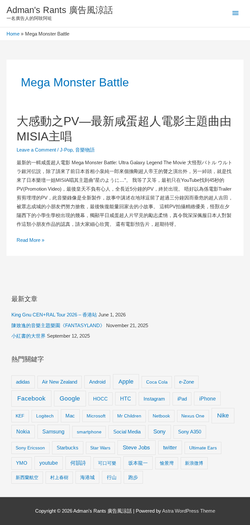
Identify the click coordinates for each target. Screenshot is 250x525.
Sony (159, 432)
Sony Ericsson (30, 447)
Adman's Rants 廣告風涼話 (60, 10)
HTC (125, 398)
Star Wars (100, 447)
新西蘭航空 (27, 477)
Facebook (31, 398)
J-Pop (66, 150)
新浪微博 (194, 463)
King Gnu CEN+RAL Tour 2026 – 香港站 (54, 314)
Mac (70, 415)
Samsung (53, 431)
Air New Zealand (59, 382)
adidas (23, 382)
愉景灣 (167, 463)
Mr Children (129, 415)
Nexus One (192, 415)
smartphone (89, 431)
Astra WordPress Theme (188, 511)
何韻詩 (78, 463)
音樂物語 (85, 150)
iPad (182, 398)
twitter (170, 447)
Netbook (161, 415)
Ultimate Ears (203, 447)
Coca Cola (157, 382)
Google (70, 398)
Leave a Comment (36, 150)
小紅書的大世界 (28, 336)
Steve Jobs (136, 448)
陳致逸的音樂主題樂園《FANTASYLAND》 (58, 325)
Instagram (154, 398)
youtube (48, 463)
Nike (223, 415)
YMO (21, 463)
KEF (20, 415)
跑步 (133, 477)
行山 (112, 477)
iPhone (207, 398)
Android (97, 382)
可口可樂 (107, 463)
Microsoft (96, 415)
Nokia (23, 431)
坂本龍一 (138, 463)
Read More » (30, 241)
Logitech (45, 415)
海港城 (87, 477)
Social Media (127, 431)
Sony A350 (189, 431)
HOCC (100, 398)
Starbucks (67, 447)
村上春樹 (59, 477)
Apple (125, 381)
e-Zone (186, 382)
